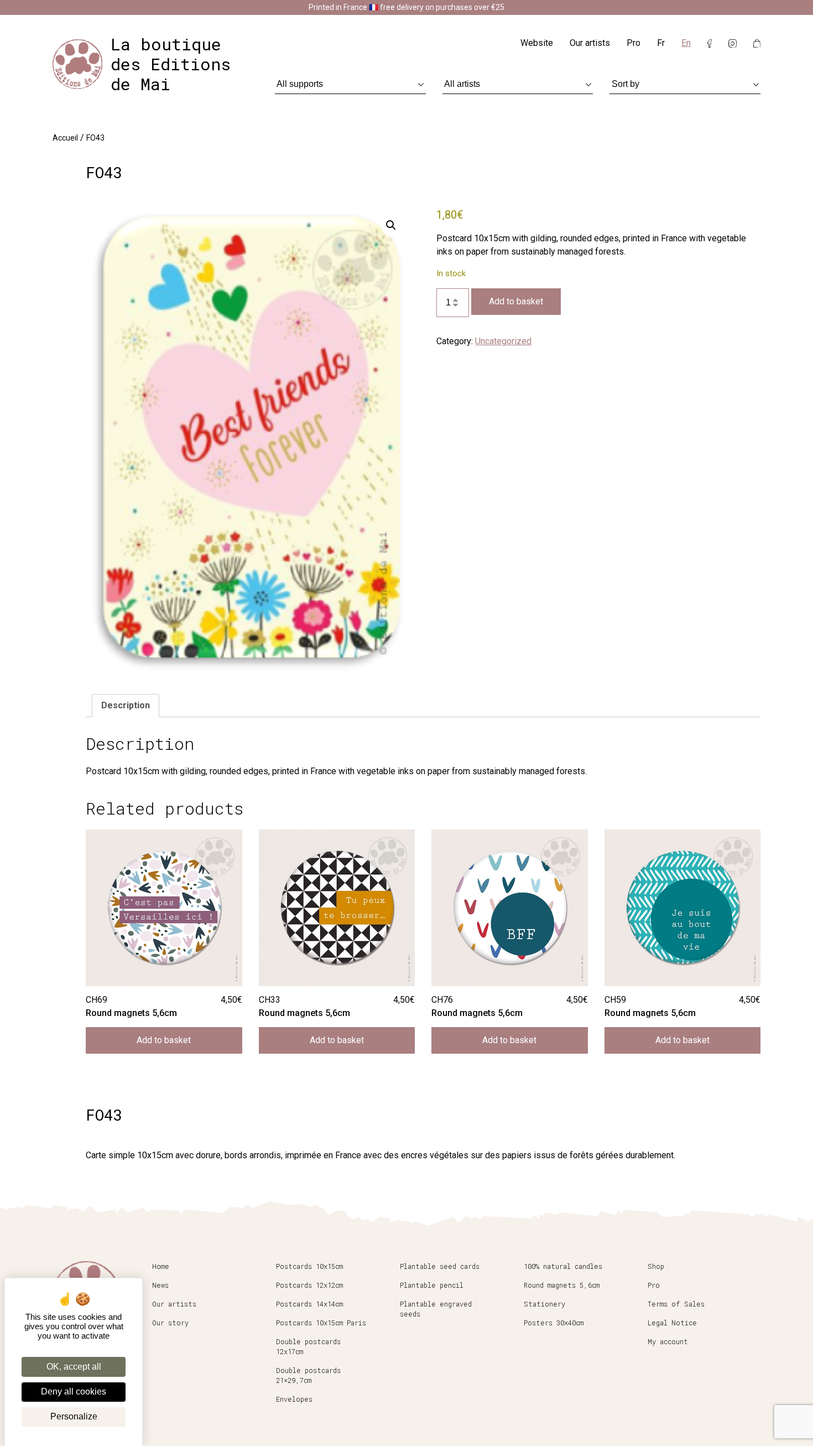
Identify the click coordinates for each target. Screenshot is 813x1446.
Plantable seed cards (440, 1266)
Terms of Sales (676, 1303)
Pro (633, 43)
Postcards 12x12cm (309, 1285)
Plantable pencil (431, 1285)
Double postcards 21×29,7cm (308, 1375)
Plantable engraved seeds (436, 1308)
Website (536, 43)
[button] (391, 225)
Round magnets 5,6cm (562, 1285)
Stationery (544, 1303)
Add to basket (516, 301)
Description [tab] (125, 705)
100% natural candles (563, 1266)
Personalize (73, 1416)
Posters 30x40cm (553, 1322)
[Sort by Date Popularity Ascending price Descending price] (684, 84)
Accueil (65, 137)
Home (160, 1266)
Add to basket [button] (164, 1040)
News (160, 1285)
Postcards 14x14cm (309, 1303)
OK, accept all (73, 1366)
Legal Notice (672, 1322)
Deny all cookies (73, 1391)
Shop (656, 1266)
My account (668, 1341)
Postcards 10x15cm (309, 1266)
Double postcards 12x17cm (308, 1346)
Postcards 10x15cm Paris (321, 1322)
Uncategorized (503, 341)
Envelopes (294, 1399)
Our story (170, 1322)
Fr (661, 43)
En (686, 43)
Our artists (590, 43)
